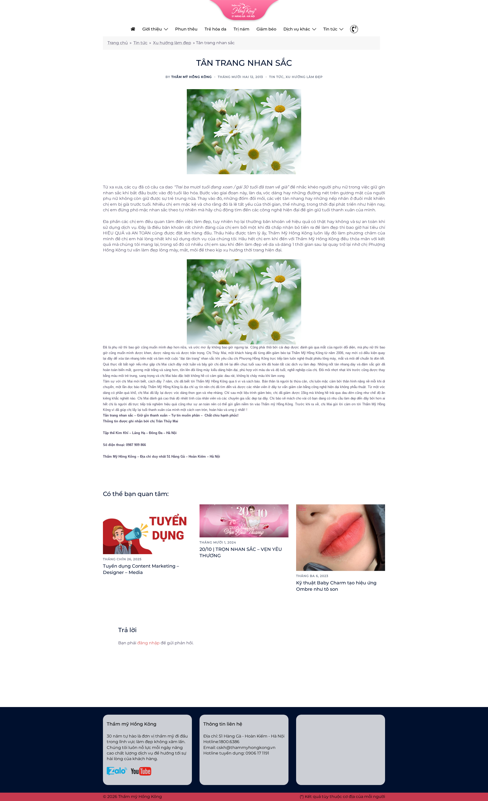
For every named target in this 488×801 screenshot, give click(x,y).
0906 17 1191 (257, 753)
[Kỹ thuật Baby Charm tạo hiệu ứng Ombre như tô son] (340, 537)
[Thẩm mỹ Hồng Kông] (244, 10)
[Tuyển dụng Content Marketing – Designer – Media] (147, 528)
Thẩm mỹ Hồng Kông (191, 77)
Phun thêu (186, 29)
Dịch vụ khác (296, 29)
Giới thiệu (152, 29)
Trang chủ (118, 42)
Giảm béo (266, 29)
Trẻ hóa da (215, 29)
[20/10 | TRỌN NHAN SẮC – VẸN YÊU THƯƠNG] (244, 520)
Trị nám (241, 29)
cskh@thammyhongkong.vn (246, 747)
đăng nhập (148, 642)
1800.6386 (229, 741)
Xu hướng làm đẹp (172, 42)
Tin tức (330, 29)
